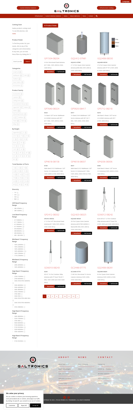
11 (69, 296)
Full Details (61, 71)
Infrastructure (39, 16)
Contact (91, 16)
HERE (14, 34)
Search (28, 61)
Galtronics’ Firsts (63, 374)
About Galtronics (75, 16)
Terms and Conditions (65, 388)
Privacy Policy (62, 383)
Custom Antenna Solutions (53, 16)
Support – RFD (102, 383)
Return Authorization (104, 378)
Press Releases (83, 364)
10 (65, 296)
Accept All (35, 405)
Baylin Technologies (64, 369)
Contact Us (101, 364)
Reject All (24, 405)
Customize (12, 405)
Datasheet (50, 71)
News (84, 16)
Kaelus (66, 16)
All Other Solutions (103, 374)
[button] (28, 8)
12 (73, 296)
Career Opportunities (104, 369)
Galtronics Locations (64, 378)
